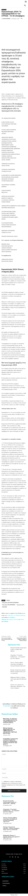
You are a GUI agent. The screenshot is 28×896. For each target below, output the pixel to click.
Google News (7, 706)
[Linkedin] (13, 22)
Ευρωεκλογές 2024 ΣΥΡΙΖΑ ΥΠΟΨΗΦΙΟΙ (10, 602)
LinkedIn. (5, 621)
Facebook (15, 619)
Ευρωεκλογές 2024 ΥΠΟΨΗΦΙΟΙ (8, 604)
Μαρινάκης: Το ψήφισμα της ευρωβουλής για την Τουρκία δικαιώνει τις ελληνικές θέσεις (10, 720)
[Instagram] (13, 857)
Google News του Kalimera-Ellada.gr (16, 615)
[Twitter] (15, 857)
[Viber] (17, 22)
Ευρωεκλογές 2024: (20, 604)
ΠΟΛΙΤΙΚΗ (4, 9)
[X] (6, 22)
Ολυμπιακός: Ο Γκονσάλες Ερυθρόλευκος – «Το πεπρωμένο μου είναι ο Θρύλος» (17, 657)
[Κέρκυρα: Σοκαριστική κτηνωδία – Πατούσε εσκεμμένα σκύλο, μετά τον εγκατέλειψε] (5, 672)
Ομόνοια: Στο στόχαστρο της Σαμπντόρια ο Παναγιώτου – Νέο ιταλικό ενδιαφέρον (17, 686)
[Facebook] (3, 22)
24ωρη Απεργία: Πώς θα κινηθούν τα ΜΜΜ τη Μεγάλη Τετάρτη (21, 639)
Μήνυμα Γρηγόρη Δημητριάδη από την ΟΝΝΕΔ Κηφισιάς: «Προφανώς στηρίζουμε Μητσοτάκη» (10, 730)
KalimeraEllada (6, 18)
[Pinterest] (21, 22)
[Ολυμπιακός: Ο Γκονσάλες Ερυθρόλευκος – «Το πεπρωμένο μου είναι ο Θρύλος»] (5, 657)
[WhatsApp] (10, 22)
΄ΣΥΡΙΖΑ (8, 600)
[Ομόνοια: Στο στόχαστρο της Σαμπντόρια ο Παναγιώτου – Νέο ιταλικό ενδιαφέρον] (5, 686)
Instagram (10, 619)
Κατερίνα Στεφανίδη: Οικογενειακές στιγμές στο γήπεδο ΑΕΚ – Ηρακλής (18, 649)
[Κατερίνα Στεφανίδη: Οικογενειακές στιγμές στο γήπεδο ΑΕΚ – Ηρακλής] (5, 649)
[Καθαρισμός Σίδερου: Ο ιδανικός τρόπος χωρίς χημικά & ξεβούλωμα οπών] (5, 679)
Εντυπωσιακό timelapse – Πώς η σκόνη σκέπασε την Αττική (7, 639)
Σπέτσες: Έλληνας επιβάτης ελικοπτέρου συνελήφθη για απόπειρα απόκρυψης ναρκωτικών (17, 664)
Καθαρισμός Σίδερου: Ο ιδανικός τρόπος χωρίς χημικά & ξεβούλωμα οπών (18, 679)
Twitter (22, 619)
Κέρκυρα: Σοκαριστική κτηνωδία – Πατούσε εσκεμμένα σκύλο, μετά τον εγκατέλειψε (18, 671)
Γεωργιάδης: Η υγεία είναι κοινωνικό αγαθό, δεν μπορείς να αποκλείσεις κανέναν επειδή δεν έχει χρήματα (10, 741)
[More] (24, 22)
